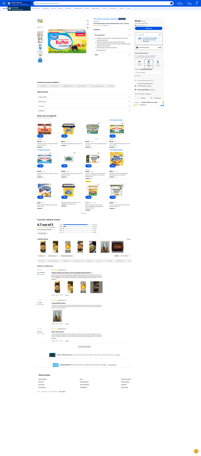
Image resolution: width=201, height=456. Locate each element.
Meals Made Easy (96, 8)
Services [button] (16, 8)
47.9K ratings (105, 25)
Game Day (87, 8)
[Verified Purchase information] (66, 269)
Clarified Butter (83, 387)
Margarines (123, 384)
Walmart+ (129, 8)
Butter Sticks (41, 384)
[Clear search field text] (168, 3)
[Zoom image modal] (87, 27)
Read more (54, 279)
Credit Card (121, 8)
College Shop (45, 8)
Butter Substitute (42, 379)
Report (67, 295)
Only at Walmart (113, 8)
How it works (146, 41)
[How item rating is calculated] (52, 229)
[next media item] (87, 38)
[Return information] (145, 25)
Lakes (81, 379)
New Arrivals (68, 8)
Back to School (36, 8)
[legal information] (147, 23)
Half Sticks (40, 381)
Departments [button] (6, 8)
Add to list (143, 98)
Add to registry (157, 98)
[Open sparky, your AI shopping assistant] (196, 451)
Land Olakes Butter (84, 381)
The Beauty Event (78, 8)
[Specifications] (129, 101)
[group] (101, 25)
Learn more (152, 89)
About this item (42, 92)
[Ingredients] (129, 29)
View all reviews (42, 233)
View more (83, 213)
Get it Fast (53, 8)
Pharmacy (60, 8)
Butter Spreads (124, 387)
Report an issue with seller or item (145, 83)
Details (149, 86)
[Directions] (129, 106)
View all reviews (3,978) (84, 346)
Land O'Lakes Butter (84, 384)
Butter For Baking (125, 381)
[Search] (171, 3)
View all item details (100, 50)
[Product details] (129, 97)
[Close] (29, 8)
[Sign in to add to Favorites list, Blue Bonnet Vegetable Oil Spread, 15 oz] (74, 123)
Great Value (96, 21)
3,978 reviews (52, 227)
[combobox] (103, 3)
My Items (104, 8)
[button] (179, 3)
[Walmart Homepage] (4, 3)
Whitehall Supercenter (146, 69)
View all (128, 239)
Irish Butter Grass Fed (126, 379)
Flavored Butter (42, 387)
